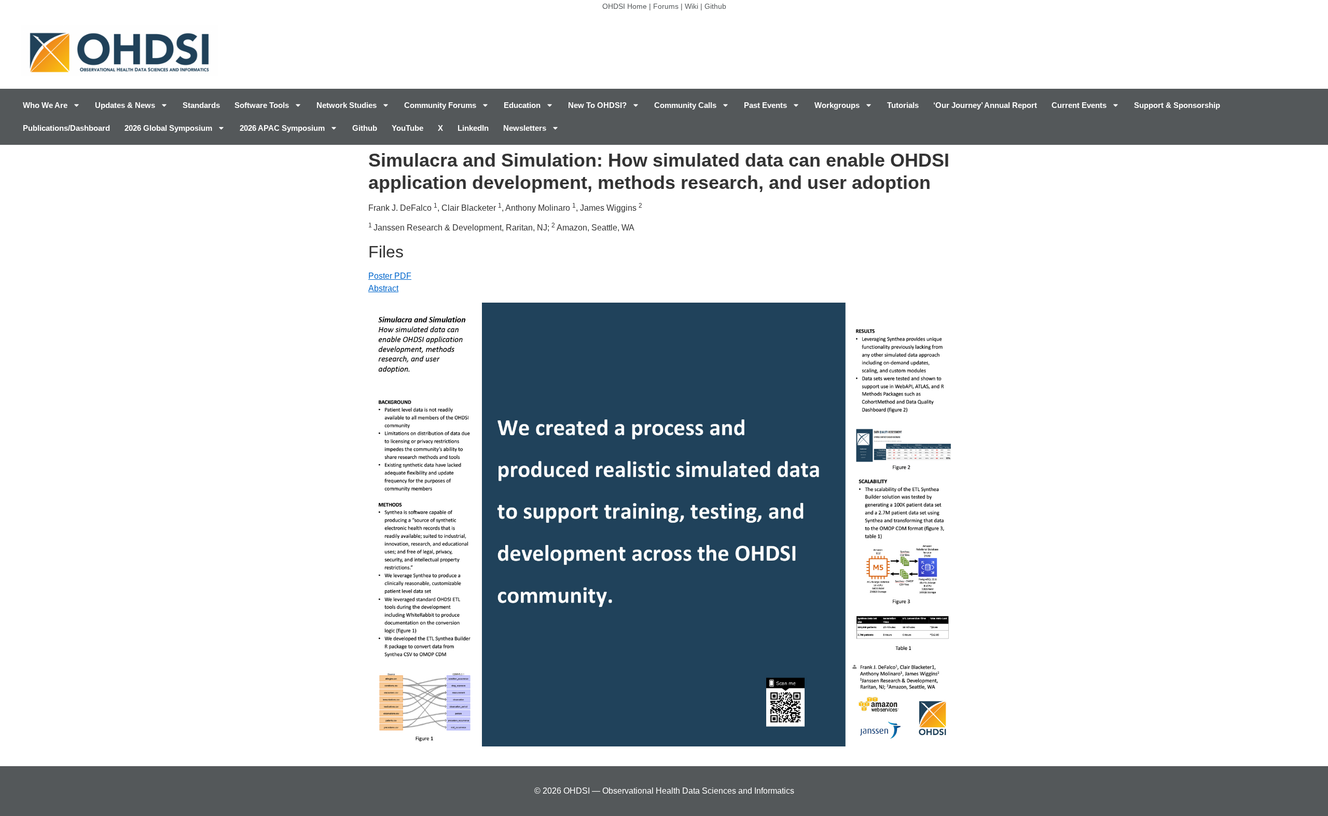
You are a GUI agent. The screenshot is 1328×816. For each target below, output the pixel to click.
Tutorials (903, 105)
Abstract (383, 288)
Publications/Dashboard (66, 128)
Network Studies (346, 105)
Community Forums (440, 105)
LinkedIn (473, 128)
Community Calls (685, 105)
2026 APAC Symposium (282, 128)
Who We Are (45, 105)
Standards (201, 105)
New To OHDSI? (597, 105)
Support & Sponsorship (1177, 105)
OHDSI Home (624, 6)
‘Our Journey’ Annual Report (985, 105)
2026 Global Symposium (168, 128)
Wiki (691, 6)
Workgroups (837, 105)
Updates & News (125, 105)
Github (715, 6)
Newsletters (524, 128)
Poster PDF (389, 275)
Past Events (765, 105)
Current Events (1079, 105)
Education (522, 105)
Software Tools (261, 105)
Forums (666, 6)
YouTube (407, 128)
